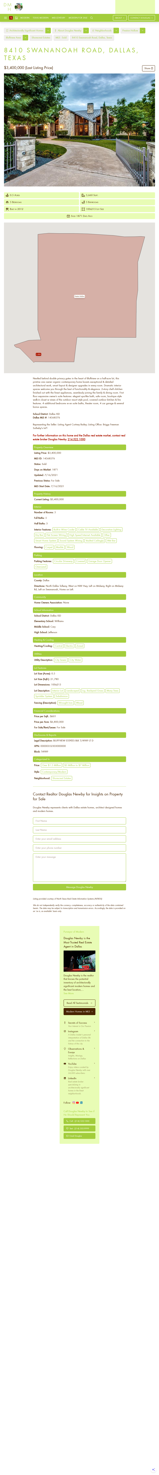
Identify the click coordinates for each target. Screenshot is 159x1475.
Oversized (40, 566)
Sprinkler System (43, 696)
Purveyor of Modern (74, 931)
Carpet (49, 547)
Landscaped (73, 690)
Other (107, 534)
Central (58, 645)
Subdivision (62, 696)
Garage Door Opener (99, 561)
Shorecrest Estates (61, 778)
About (118, 17)
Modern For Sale (78, 17)
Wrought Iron (66, 702)
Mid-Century (58, 17)
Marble (59, 547)
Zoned (80, 645)
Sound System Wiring (71, 540)
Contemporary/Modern (54, 771)
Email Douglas (76, 1136)
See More (69, 993)
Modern (24, 17)
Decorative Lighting (111, 529)
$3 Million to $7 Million (76, 765)
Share (147, 68)
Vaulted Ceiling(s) (95, 540)
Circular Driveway (63, 561)
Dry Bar (39, 534)
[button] (79, 296)
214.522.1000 (76, 439)
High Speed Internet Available (84, 534)
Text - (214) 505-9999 (79, 1128)
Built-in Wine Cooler (64, 529)
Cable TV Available (88, 529)
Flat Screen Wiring (56, 534)
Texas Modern (40, 17)
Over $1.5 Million (51, 765)
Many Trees (112, 690)
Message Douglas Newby (79, 887)
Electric (69, 645)
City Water (75, 659)
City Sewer (60, 659)
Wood (70, 547)
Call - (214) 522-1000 (79, 1121)
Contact (140, 17)
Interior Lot (57, 690)
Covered (80, 561)
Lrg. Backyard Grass (92, 690)
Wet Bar (111, 540)
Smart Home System (45, 540)
